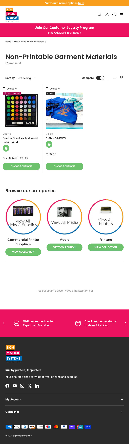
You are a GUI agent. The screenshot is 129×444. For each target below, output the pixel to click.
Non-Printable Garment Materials (30, 41)
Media (64, 239)
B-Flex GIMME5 (56, 138)
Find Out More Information (64, 32)
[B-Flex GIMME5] (64, 110)
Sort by (10, 78)
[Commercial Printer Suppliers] (23, 217)
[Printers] (105, 217)
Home (8, 41)
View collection (23, 251)
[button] (114, 14)
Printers (105, 239)
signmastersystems (22, 435)
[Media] (64, 217)
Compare (88, 78)
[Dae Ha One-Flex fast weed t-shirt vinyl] (21, 110)
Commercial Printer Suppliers (23, 242)
